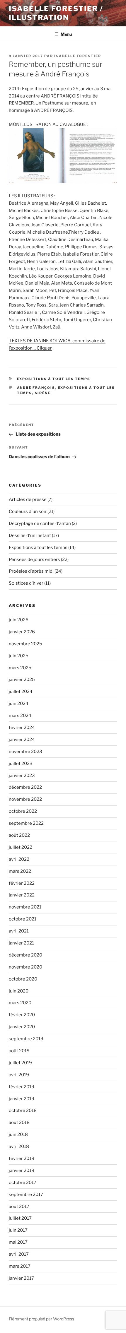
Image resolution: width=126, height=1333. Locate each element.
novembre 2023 (25, 751)
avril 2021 (19, 931)
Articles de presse (28, 499)
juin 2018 (18, 1134)
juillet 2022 (20, 847)
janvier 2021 (21, 943)
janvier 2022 (22, 895)
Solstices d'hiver (26, 583)
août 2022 (19, 835)
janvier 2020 (22, 1026)
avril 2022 (19, 859)
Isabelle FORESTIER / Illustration (56, 13)
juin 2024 (18, 703)
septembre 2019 (26, 1038)
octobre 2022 (23, 811)
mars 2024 (20, 715)
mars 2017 (19, 1266)
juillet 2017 (20, 1218)
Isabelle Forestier (77, 56)
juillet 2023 (21, 763)
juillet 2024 (21, 691)
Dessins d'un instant (30, 535)
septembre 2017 (26, 1194)
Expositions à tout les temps (54, 379)
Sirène (43, 393)
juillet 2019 (20, 1062)
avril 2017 (19, 1254)
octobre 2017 (22, 1182)
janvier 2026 (22, 631)
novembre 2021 (25, 907)
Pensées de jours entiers (34, 559)
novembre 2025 (25, 643)
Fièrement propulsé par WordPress (41, 1318)
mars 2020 (20, 1002)
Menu (66, 34)
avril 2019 (19, 1074)
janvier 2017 (21, 1278)
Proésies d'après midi (31, 571)
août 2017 (19, 1206)
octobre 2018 (23, 1110)
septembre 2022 (26, 823)
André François (36, 388)
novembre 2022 (25, 799)
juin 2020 (18, 991)
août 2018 (19, 1122)
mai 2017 (18, 1242)
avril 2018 (19, 1146)
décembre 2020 (25, 955)
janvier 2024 (22, 739)
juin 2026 (18, 619)
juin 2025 (18, 655)
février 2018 (21, 1158)
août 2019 (19, 1050)
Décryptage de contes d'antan (40, 523)
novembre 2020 (25, 967)
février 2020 (22, 1014)
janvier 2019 (21, 1098)
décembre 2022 (25, 787)
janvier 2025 (22, 679)
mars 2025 (20, 667)
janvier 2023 (22, 775)
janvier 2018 (21, 1170)
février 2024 (22, 727)
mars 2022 (20, 871)
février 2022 (22, 883)
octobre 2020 (23, 979)
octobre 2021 (22, 919)
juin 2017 (18, 1230)
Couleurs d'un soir (28, 511)
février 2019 (21, 1086)
